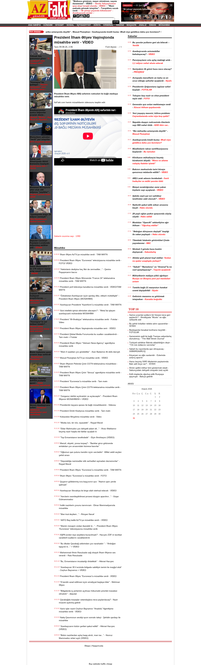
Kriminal (108, 25)
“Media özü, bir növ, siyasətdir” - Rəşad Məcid (81, 423)
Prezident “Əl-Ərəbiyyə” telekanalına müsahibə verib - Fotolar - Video (89, 320)
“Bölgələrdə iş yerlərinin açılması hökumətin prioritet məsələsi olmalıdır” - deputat (88, 592)
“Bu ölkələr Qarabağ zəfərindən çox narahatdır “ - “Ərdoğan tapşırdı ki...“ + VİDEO (87, 545)
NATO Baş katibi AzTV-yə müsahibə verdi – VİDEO (83, 520)
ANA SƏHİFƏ (34, 25)
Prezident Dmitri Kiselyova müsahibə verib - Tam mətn (84, 411)
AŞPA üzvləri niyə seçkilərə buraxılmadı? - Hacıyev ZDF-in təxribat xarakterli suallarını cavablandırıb (90, 536)
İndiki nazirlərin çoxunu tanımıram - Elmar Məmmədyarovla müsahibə (87, 506)
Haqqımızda (97, 646)
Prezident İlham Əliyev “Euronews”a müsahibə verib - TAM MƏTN (90, 470)
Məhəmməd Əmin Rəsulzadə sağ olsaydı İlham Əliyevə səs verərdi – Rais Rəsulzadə (87, 554)
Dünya (97, 25)
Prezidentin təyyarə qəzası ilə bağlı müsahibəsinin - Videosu (87, 405)
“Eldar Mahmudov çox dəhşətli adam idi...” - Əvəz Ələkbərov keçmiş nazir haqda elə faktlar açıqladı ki (87, 430)
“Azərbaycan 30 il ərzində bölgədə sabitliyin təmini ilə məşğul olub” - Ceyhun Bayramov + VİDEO (90, 568)
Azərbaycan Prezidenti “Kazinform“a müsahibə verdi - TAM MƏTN (90, 305)
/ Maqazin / (127, 5)
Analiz (143, 25)
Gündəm (48, 25)
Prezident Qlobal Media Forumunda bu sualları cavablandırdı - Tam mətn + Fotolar (88, 335)
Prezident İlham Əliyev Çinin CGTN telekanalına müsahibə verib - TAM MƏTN (90, 388)
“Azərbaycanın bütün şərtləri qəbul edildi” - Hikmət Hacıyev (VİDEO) (87, 627)
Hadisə (120, 25)
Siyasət (59, 25)
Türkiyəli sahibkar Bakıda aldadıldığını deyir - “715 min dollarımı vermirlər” (150, 343)
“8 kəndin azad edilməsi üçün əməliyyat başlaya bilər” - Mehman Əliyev (89, 583)
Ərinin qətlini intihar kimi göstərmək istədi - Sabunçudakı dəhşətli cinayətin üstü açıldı (149, 369)
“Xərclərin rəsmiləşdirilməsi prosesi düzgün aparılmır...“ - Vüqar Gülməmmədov (89, 498)
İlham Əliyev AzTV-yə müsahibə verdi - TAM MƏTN (83, 254)
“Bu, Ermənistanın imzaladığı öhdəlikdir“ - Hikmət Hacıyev (86, 561)
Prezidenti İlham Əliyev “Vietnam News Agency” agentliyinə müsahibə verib (87, 344)
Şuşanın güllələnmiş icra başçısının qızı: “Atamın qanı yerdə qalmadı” (87, 483)
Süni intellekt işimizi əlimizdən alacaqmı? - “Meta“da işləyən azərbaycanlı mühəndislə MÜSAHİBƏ (87, 312)
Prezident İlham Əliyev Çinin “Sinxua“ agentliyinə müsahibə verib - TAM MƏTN (90, 374)
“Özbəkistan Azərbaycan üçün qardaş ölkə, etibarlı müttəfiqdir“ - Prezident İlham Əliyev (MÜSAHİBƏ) (89, 297)
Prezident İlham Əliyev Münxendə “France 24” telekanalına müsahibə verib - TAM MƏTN (87, 279)
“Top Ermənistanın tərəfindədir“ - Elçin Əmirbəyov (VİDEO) (86, 437)
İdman (152, 25)
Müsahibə (164, 25)
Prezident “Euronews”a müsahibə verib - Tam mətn (83, 381)
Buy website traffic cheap (100, 664)
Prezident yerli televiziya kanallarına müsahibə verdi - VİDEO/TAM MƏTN (90, 288)
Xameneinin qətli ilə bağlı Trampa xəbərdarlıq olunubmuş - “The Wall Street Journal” (150, 337)
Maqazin (131, 25)
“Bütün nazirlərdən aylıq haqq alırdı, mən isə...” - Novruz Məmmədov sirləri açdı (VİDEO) (85, 636)
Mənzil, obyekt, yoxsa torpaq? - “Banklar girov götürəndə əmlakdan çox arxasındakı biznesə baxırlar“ (86, 444)
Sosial (70, 25)
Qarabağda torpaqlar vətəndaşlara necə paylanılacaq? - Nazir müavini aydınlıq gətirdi (88, 601)
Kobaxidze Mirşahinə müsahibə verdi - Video (80, 417)
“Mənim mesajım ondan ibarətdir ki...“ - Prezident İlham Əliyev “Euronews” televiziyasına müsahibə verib (88, 527)
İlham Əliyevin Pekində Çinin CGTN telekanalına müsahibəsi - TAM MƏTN (88, 365)
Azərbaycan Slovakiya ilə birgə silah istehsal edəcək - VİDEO (88, 490)
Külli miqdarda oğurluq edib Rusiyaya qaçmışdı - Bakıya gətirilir (146, 375)
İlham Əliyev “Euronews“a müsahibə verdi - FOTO (83, 476)
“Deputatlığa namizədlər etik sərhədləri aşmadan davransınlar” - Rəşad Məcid (89, 462)
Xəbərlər (132, 36)
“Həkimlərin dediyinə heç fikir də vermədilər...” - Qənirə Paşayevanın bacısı (85, 270)
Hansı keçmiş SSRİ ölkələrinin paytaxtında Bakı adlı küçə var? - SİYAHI (148, 362)
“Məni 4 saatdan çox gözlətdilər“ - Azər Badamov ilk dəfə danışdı (89, 352)
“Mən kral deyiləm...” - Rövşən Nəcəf (76, 514)
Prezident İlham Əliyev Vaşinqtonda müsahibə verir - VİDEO (87, 328)
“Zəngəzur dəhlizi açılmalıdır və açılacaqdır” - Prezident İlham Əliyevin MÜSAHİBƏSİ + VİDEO (88, 397)
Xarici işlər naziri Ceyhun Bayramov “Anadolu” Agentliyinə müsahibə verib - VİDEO (86, 610)
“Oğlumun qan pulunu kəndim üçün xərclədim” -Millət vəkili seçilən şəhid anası (90, 453)
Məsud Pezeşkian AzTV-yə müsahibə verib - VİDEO (83, 358)
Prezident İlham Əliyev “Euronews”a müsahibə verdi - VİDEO (88, 576)
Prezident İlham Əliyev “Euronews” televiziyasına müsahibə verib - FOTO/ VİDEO (90, 261)
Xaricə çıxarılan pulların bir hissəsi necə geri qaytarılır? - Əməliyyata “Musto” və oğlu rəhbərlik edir (149, 317)
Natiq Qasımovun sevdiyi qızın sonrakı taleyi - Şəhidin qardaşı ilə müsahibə (89, 619)
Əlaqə (87, 646)
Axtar (116, 22)
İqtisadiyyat (84, 25)
